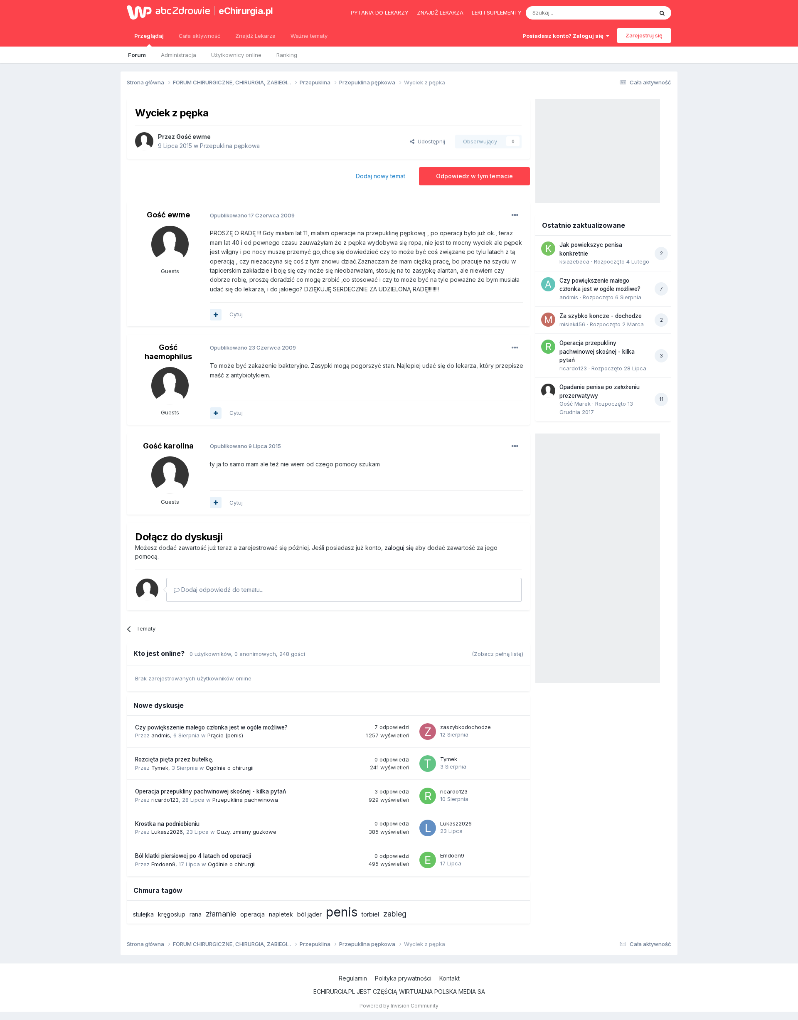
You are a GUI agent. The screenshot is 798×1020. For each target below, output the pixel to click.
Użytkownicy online (236, 55)
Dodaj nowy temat (380, 176)
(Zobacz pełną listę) (497, 653)
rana (196, 914)
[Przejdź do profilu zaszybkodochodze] (427, 731)
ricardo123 (165, 799)
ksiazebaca (574, 261)
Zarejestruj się (644, 35)
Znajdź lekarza (440, 12)
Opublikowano (252, 215)
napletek (281, 914)
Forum (137, 55)
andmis (160, 735)
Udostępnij (429, 141)
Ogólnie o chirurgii (230, 767)
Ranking (286, 55)
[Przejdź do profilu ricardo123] (427, 796)
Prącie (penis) (225, 735)
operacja (252, 914)
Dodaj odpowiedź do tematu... (222, 589)
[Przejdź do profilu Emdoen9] (427, 860)
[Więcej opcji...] (515, 215)
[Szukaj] (662, 13)
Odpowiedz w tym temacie (474, 176)
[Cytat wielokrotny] (216, 314)
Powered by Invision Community (399, 1006)
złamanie (221, 913)
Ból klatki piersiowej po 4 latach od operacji (193, 855)
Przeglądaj (149, 35)
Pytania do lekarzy (380, 12)
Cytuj (236, 314)
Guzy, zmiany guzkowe (246, 831)
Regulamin (353, 978)
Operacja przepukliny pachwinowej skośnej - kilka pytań (210, 791)
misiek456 (572, 324)
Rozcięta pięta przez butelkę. (174, 759)
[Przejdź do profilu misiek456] (548, 320)
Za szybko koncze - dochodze (600, 316)
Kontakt (449, 978)
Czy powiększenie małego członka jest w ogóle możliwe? (211, 727)
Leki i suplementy (497, 12)
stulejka (143, 914)
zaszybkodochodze (465, 727)
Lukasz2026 (167, 831)
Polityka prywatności (403, 978)
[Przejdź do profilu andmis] (548, 284)
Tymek (159, 767)
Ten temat (629, 13)
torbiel (370, 914)
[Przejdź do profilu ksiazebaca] (548, 248)
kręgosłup (171, 914)
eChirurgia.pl (246, 10)
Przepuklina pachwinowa (245, 799)
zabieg (394, 913)
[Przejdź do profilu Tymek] (427, 763)
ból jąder (309, 914)
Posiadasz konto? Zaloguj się (564, 35)
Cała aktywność (199, 35)
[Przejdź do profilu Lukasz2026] (427, 828)
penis (341, 911)
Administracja (178, 55)
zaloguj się (399, 547)
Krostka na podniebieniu (167, 823)
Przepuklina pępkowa (230, 145)
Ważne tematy (309, 35)
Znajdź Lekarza (255, 35)
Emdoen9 (163, 864)
